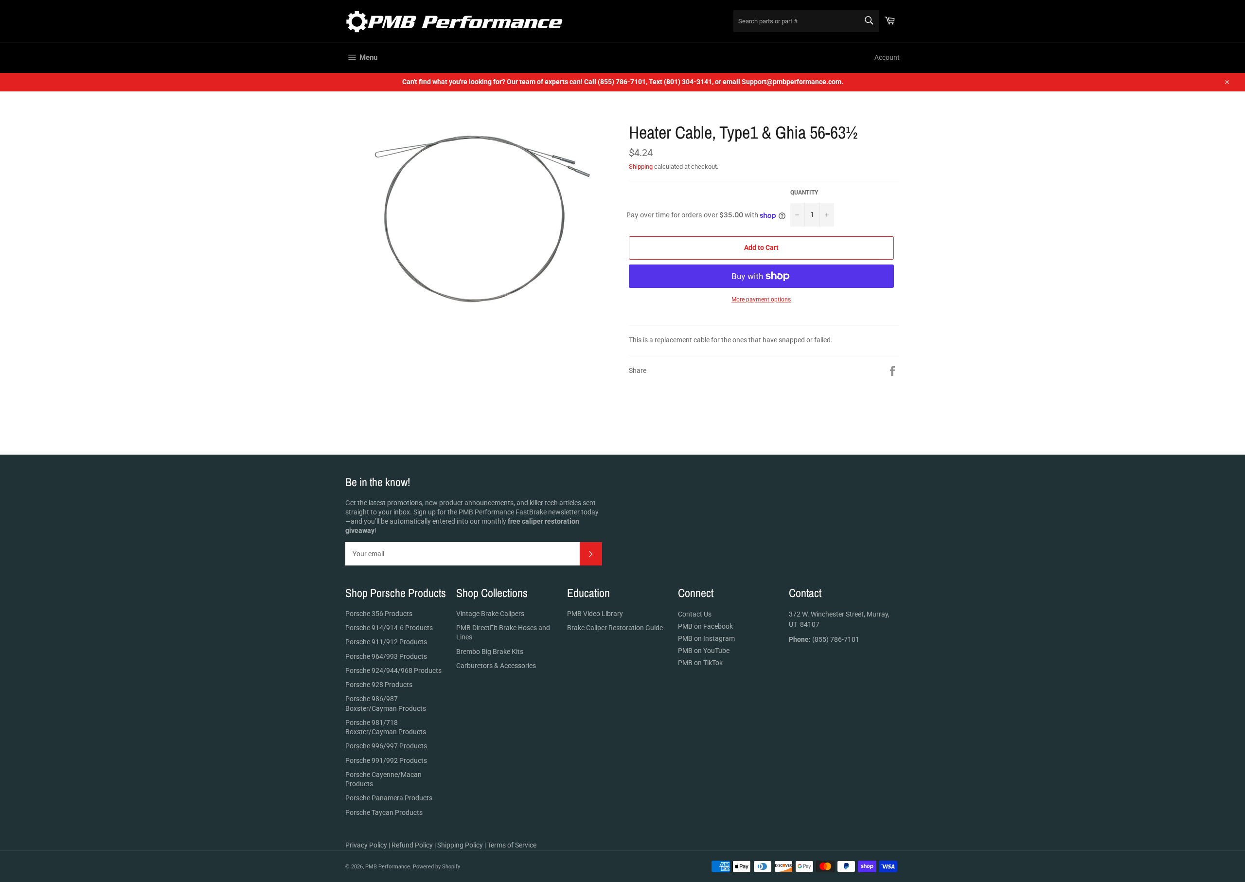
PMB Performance (387, 867)
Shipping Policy (460, 845)
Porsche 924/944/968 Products (393, 670)
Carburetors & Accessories (496, 666)
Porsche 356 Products (378, 613)
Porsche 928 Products (378, 684)
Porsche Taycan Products (384, 812)
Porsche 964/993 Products (386, 656)
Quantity (804, 192)
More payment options (761, 299)
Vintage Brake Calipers (490, 613)
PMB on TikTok (700, 663)
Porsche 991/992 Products (386, 760)
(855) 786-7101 (824, 639)
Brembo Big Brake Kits (489, 651)
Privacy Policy (366, 845)
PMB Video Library (595, 613)
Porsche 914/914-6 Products (389, 628)
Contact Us (694, 614)
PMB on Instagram (706, 638)
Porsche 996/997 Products (386, 746)
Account (887, 57)
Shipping (641, 166)
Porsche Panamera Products (388, 798)
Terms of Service (511, 845)
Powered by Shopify (436, 867)
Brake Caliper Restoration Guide (615, 628)
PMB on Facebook (705, 626)
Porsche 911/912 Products (386, 642)
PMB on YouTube (703, 650)
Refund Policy (412, 845)
